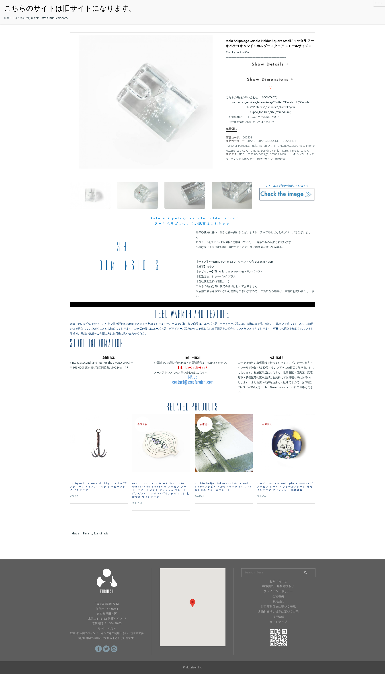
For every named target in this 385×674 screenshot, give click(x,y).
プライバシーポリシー (278, 591)
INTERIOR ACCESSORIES (289, 146)
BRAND (251, 141)
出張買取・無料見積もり (278, 586)
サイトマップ (278, 622)
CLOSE (379, 3)
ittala (241, 154)
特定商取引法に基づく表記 (278, 606)
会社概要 (278, 596)
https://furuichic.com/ (54, 18)
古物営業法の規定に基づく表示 (278, 612)
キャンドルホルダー (243, 159)
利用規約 (278, 601)
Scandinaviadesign (257, 154)
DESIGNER (289, 141)
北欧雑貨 (280, 159)
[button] (192, 603)
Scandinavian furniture (274, 151)
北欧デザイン (265, 159)
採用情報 (278, 617)
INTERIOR (265, 146)
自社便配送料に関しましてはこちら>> (251, 122)
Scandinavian (278, 154)
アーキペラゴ (296, 154)
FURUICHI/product (238, 146)
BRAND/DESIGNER (269, 141)
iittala (254, 146)
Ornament (252, 151)
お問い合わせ (278, 581)
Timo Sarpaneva (299, 151)
